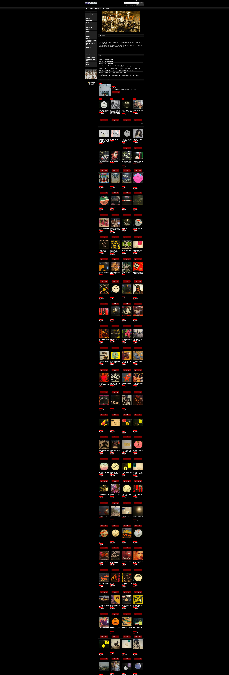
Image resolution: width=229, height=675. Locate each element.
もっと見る (141, 123)
